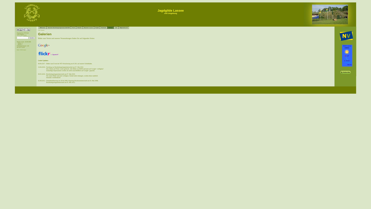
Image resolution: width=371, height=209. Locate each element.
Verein (73, 27)
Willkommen (43, 27)
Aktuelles (79, 27)
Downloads (103, 27)
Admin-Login (20, 36)
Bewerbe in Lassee (88, 27)
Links (116, 27)
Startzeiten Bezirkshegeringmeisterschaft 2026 (59, 27)
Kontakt (97, 27)
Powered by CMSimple (23, 33)
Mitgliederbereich (124, 27)
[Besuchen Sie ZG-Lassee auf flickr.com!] (48, 53)
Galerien (110, 27)
